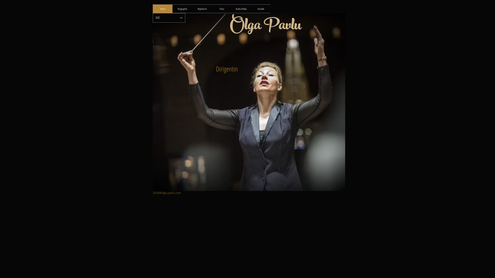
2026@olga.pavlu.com (167, 193)
